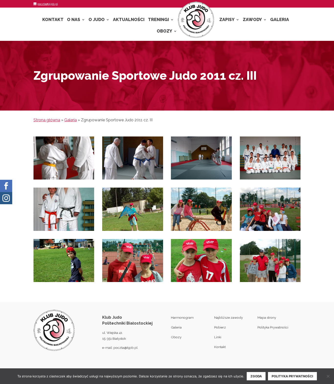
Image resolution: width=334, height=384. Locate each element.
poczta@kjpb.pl (125, 348)
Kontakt (53, 20)
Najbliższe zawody (228, 317)
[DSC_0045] (201, 179)
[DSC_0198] (270, 282)
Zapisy (226, 20)
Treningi (158, 20)
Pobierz (220, 327)
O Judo (97, 20)
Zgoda (256, 376)
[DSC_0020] (132, 179)
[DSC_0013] (63, 179)
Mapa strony (266, 317)
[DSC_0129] (132, 230)
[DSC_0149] (270, 230)
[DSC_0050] (270, 179)
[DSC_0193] (201, 282)
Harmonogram (182, 317)
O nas (73, 20)
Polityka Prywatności (272, 327)
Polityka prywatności (292, 376)
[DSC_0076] (63, 230)
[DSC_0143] (201, 230)
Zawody (252, 20)
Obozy (164, 31)
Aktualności (129, 20)
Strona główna (46, 120)
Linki (217, 337)
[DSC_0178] (132, 282)
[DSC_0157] (63, 282)
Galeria (279, 20)
